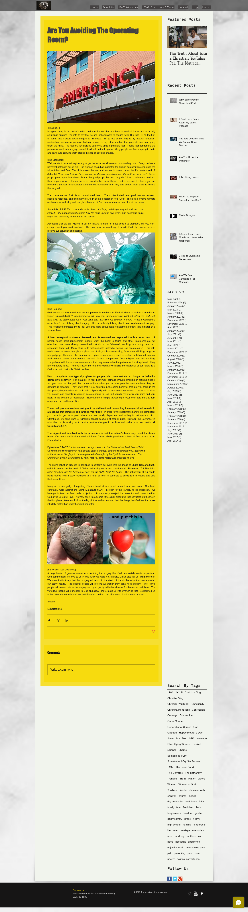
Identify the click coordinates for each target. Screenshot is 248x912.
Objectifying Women (178, 744)
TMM (170, 767)
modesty (179, 836)
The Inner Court (185, 767)
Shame (183, 749)
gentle (198, 813)
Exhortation (186, 715)
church (182, 795)
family (170, 807)
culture (192, 795)
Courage (172, 715)
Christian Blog (193, 692)
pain (169, 853)
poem (198, 853)
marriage (185, 830)
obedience (194, 841)
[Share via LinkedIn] (67, 620)
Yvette (183, 790)
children (171, 795)
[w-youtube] (195, 893)
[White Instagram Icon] (189, 893)
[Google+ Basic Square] (180, 879)
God (195, 726)
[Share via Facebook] (49, 620)
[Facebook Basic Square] (169, 879)
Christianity (198, 703)
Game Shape (175, 721)
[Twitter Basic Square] (175, 879)
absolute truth (197, 790)
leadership (200, 824)
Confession (198, 709)
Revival (197, 744)
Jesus (170, 738)
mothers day (194, 836)
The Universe (175, 772)
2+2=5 (179, 692)
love (175, 830)
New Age (202, 738)
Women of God (187, 784)
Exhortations (54, 608)
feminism (188, 807)
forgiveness (174, 813)
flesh (198, 807)
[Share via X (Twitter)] (58, 620)
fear (178, 807)
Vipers (201, 778)
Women (171, 784)
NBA (191, 738)
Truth (183, 778)
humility (187, 824)
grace (187, 818)
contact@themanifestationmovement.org (94, 893)
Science (171, 749)
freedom (187, 813)
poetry (171, 858)
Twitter (192, 778)
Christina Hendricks (178, 709)
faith (201, 801)
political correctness (188, 858)
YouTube (172, 790)
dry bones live (175, 801)
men (169, 836)
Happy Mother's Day (190, 732)
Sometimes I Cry (176, 755)
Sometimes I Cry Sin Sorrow (183, 761)
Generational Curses (179, 726)
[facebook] (202, 893)
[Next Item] (201, 37)
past (190, 853)
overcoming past (195, 847)
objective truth (175, 847)
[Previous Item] (173, 37)
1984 (170, 692)
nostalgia (180, 841)
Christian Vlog (175, 698)
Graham (172, 732)
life (169, 830)
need (170, 841)
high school (173, 824)
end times (191, 801)
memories (198, 830)
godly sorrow (174, 818)
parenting (179, 853)
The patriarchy (193, 772)
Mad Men (181, 738)
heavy (196, 818)
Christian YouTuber (178, 703)
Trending (172, 778)
